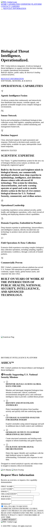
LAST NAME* (7, 489)
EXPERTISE (26, 4)
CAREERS (15, 6)
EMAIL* (4, 491)
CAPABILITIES (13, 4)
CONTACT (5, 6)
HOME (4, 4)
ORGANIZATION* (9, 494)
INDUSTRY (6, 499)
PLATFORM (36, 4)
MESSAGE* (6, 504)
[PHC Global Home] (9, 2)
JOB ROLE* (6, 496)
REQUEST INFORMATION (14, 8)
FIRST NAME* (7, 486)
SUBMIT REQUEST (9, 519)
